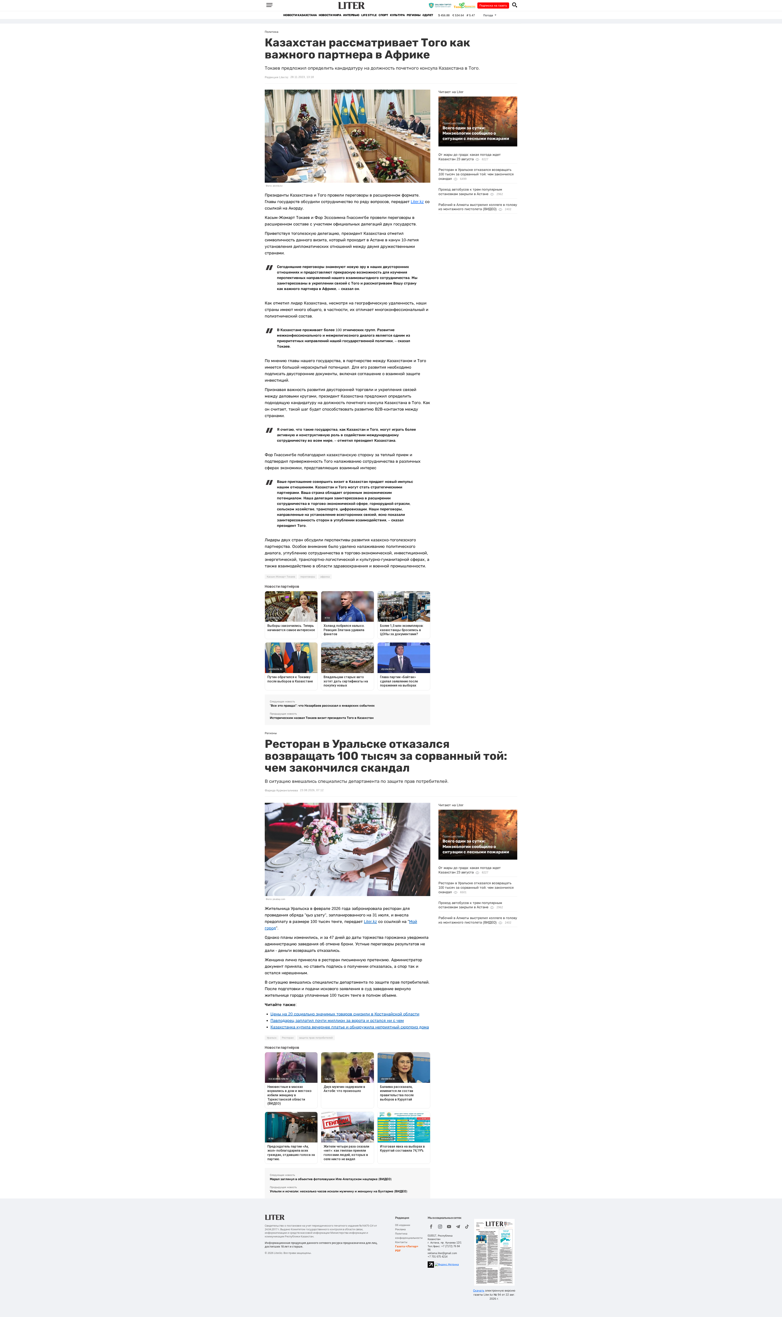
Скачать (478, 1290)
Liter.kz (417, 201)
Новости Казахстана (300, 15)
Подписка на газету (493, 5)
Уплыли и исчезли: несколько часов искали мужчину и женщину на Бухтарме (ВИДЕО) (338, 1191)
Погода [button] (488, 15)
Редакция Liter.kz (276, 77)
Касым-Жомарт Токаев (281, 576)
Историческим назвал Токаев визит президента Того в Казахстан (322, 717)
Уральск (272, 1037)
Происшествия (453, 123)
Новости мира (330, 15)
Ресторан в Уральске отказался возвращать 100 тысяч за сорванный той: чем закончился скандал (476, 174)
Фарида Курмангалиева (281, 790)
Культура (397, 15)
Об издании (402, 1225)
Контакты (401, 1242)
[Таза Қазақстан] (466, 5)
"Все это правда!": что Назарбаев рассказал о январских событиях (322, 705)
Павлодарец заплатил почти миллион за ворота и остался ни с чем (337, 1020)
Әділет (427, 15)
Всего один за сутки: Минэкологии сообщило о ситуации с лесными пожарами (476, 133)
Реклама (400, 1229)
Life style (369, 15)
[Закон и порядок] (441, 5)
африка (325, 576)
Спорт (383, 15)
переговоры (307, 576)
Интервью (351, 15)
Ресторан (288, 1037)
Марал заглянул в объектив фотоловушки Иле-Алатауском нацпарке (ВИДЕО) (331, 1179)
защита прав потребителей (316, 1037)
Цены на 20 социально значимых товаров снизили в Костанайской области (344, 1014)
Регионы (413, 15)
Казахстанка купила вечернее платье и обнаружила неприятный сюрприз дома (349, 1027)
